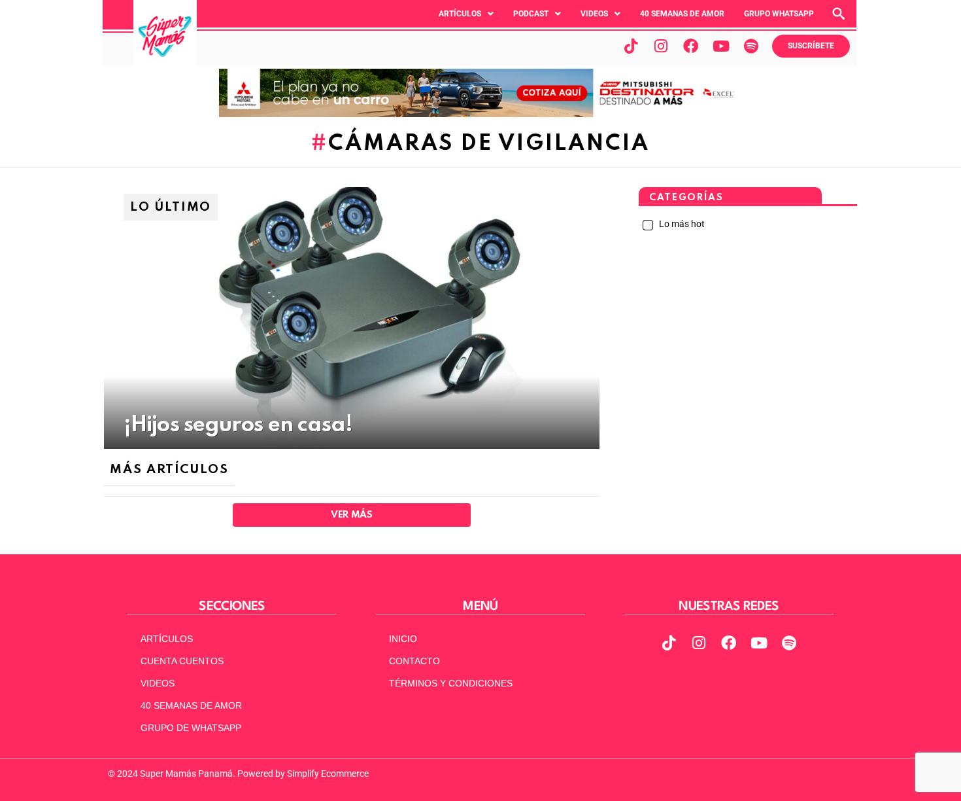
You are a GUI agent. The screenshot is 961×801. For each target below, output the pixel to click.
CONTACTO (414, 661)
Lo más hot (681, 224)
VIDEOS (158, 683)
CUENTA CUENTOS (182, 661)
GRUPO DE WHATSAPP (191, 727)
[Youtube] (721, 46)
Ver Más (351, 515)
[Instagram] (661, 46)
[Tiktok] (631, 46)
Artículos (460, 13)
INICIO (403, 638)
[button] (466, 13)
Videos (594, 13)
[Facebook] (691, 46)
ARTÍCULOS (167, 638)
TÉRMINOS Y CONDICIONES (451, 683)
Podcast (530, 13)
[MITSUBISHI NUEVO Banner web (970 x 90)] (480, 114)
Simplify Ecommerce (328, 773)
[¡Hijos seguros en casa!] (351, 318)
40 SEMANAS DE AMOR (682, 13)
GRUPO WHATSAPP (779, 13)
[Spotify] (751, 46)
